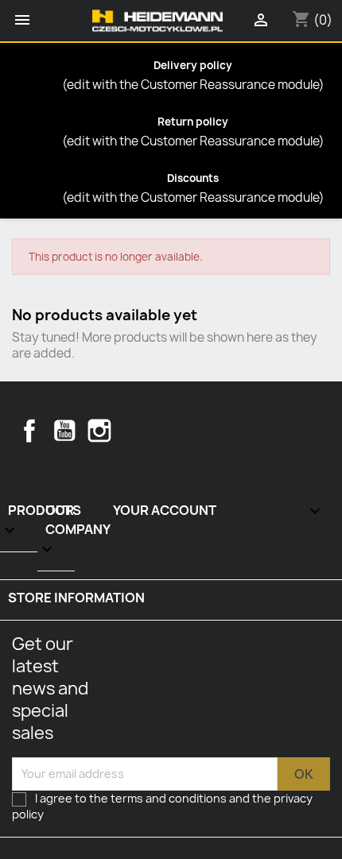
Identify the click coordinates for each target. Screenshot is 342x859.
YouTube (64, 431)
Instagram (99, 431)
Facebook (29, 431)
